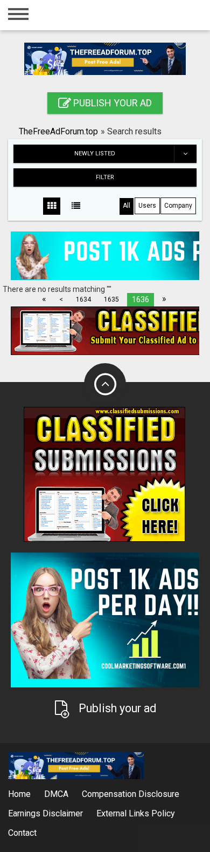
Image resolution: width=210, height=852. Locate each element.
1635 (111, 299)
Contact (22, 833)
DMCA (56, 794)
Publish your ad (111, 102)
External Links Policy (135, 813)
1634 (83, 299)
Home (19, 794)
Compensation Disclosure (130, 794)
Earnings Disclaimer (45, 813)
